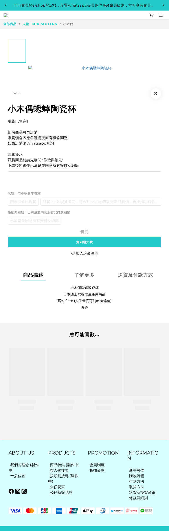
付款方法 (136, 481)
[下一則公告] (163, 5)
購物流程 (136, 476)
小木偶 (68, 24)
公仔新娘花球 (61, 492)
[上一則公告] (5, 5)
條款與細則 (138, 498)
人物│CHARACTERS (40, 24)
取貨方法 (136, 487)
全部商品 (10, 24)
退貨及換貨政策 (142, 492)
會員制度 (97, 465)
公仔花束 (57, 487)
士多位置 (17, 476)
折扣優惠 (97, 470)
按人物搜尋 (59, 470)
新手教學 (136, 470)
